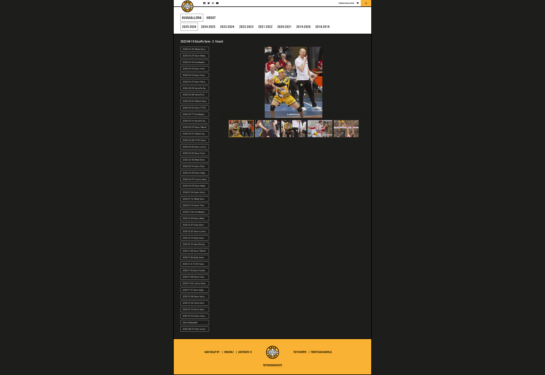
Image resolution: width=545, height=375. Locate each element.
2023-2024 (227, 27)
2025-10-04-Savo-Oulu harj (196, 316)
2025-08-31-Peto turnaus (195, 329)
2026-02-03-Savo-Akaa (194, 186)
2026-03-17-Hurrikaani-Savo (196, 114)
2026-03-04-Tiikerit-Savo (195, 133)
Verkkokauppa (346, 3)
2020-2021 (284, 27)
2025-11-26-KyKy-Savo (193, 257)
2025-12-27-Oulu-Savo (193, 225)
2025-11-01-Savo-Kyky (193, 290)
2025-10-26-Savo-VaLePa (195, 296)
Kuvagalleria (192, 18)
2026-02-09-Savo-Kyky (194, 173)
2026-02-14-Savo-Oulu (194, 166)
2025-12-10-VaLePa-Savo (195, 244)
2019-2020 (303, 27)
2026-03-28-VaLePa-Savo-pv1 (196, 94)
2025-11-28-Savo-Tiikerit (194, 251)
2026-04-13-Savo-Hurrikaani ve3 (196, 68)
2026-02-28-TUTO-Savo (194, 140)
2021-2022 (265, 27)
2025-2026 (189, 27)
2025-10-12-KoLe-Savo (194, 309)
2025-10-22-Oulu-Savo (193, 303)
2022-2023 (246, 27)
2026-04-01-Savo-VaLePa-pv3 (196, 81)
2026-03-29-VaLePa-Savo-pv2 (196, 88)
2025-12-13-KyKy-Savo (193, 238)
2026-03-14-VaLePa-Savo (195, 121)
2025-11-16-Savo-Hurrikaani (196, 270)
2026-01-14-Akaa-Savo (193, 199)
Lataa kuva (293, 114)
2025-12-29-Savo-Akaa (193, 218)
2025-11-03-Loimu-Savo (194, 283)
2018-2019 (322, 27)
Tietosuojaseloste (272, 365)
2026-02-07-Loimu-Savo (195, 179)
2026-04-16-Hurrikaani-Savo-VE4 (196, 62)
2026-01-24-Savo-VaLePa (195, 192)
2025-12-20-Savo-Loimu (194, 231)
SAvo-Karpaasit (190, 322)
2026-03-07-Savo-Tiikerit (195, 127)
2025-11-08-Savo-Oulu (193, 277)
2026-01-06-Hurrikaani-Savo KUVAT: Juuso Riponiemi (196, 212)
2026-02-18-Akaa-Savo (194, 160)
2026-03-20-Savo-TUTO (194, 107)
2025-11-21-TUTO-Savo (193, 264)
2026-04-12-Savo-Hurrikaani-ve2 (196, 75)
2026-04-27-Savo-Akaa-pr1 (195, 55)
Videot (211, 18)
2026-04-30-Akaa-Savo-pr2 (196, 49)
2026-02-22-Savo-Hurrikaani (196, 153)
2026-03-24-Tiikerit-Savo (195, 101)
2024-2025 (208, 27)
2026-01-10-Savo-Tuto (193, 205)
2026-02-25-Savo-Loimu (194, 147)
